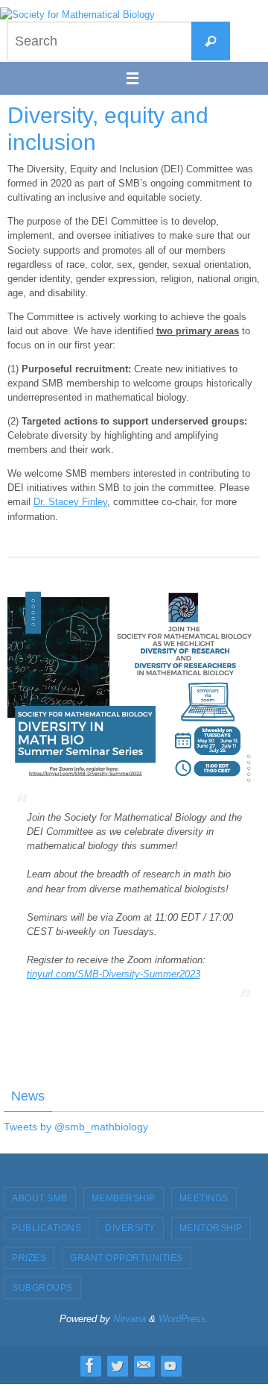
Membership (124, 1198)
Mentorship (211, 1228)
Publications (46, 1228)
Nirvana (129, 1318)
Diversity (130, 1228)
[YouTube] (170, 1365)
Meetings (204, 1198)
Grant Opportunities (126, 1258)
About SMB (40, 1198)
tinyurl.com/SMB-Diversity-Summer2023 (113, 974)
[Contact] (143, 1365)
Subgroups (42, 1288)
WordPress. (184, 1318)
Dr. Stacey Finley (70, 501)
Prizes (29, 1258)
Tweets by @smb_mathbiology (76, 1127)
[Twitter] (117, 1365)
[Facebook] (90, 1365)
